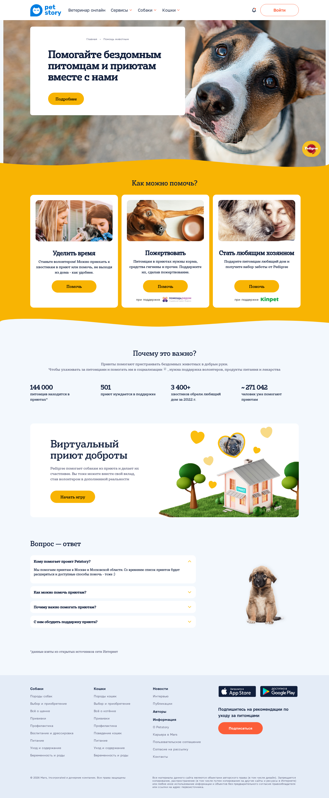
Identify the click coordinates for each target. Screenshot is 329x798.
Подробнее (66, 98)
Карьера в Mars (165, 734)
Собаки (145, 10)
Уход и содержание (45, 748)
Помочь (74, 286)
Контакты (160, 756)
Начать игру (72, 496)
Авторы (159, 711)
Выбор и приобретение (48, 703)
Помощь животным (116, 39)
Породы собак (41, 696)
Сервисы (119, 10)
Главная (91, 39)
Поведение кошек (108, 733)
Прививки (38, 718)
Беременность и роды (47, 755)
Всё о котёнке (105, 711)
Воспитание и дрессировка (51, 733)
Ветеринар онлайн (86, 10)
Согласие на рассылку (170, 749)
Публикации (162, 703)
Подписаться (240, 728)
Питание (37, 740)
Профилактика (41, 726)
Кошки (169, 10)
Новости (160, 688)
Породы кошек (105, 696)
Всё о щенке (40, 711)
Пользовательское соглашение (177, 742)
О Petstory (161, 727)
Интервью (161, 696)
